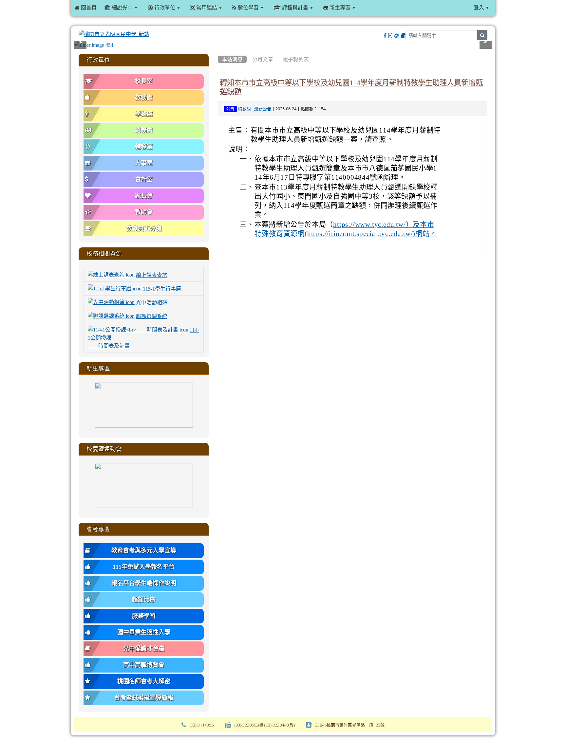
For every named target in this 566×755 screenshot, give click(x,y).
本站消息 (232, 59)
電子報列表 (296, 59)
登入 (479, 7)
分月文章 (262, 59)
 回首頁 (86, 7)
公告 (230, 109)
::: (367, 7)
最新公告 (263, 109)
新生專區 (339, 7)
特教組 (244, 109)
